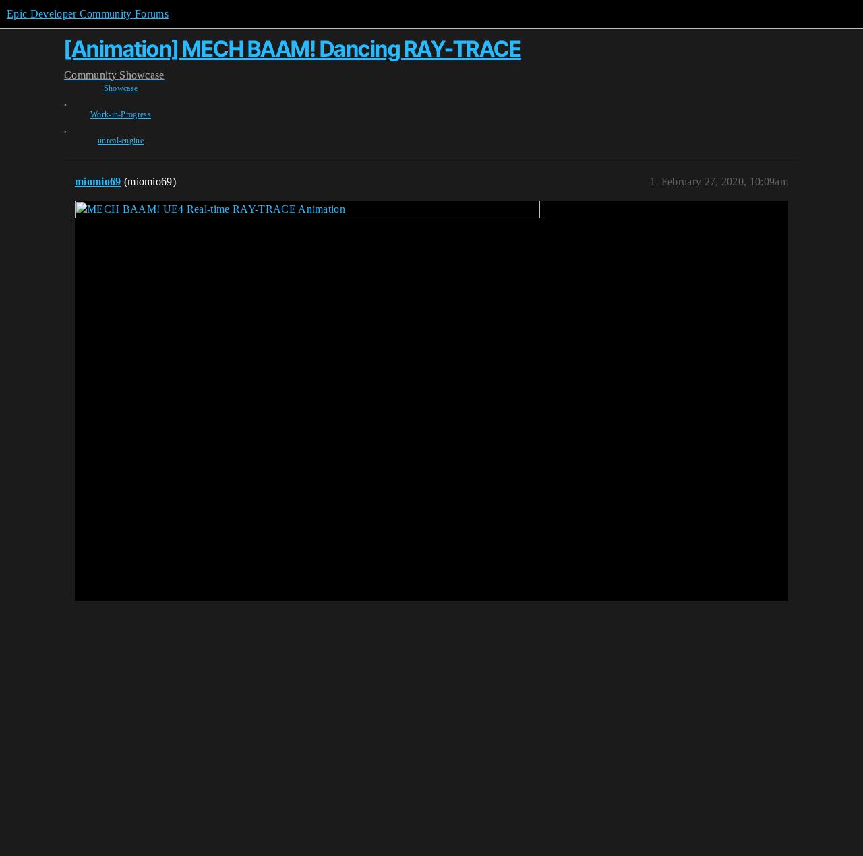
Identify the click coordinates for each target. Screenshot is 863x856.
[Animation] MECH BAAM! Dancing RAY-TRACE (292, 49)
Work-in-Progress (120, 114)
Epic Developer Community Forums (88, 14)
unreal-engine (121, 140)
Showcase (121, 88)
